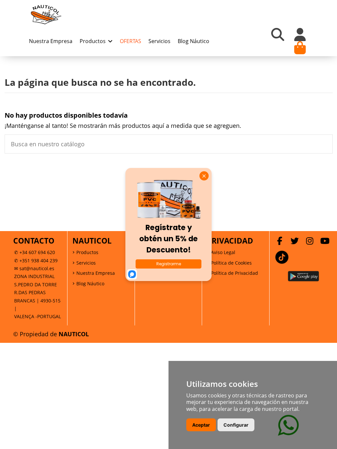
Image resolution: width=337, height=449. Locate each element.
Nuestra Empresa (95, 273)
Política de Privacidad (234, 273)
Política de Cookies (231, 263)
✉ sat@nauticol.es (34, 268)
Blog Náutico (90, 283)
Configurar (235, 425)
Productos (87, 252)
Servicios (86, 263)
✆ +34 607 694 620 (34, 252)
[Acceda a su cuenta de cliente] (300, 34)
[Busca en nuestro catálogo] (324, 144)
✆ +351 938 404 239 (36, 260)
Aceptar (201, 425)
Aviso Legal (223, 252)
